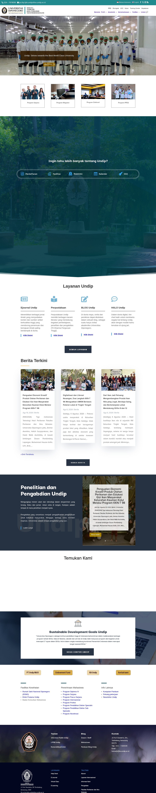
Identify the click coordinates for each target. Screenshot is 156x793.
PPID (109, 8)
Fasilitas (57, 174)
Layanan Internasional (88, 777)
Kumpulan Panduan (110, 692)
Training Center (135, 8)
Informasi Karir (86, 781)
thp (98, 507)
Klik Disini (58, 335)
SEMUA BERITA (78, 462)
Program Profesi (69, 703)
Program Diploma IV (71, 692)
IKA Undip (93, 672)
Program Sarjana (69, 694)
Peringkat (116, 8)
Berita (36, 413)
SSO (126, 174)
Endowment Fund (63, 672)
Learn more (48, 64)
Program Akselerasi (70, 714)
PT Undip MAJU (33, 672)
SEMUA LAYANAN (78, 349)
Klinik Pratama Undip (30, 697)
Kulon (127, 8)
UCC (121, 8)
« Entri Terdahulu (27, 454)
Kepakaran (145, 8)
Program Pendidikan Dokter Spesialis (77, 705)
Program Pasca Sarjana (72, 697)
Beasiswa (78, 174)
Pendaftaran (31, 174)
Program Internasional (71, 700)
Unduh (143, 12)
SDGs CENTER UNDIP (78, 651)
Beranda (97, 12)
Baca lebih (95, 534)
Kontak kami (123, 672)
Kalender (103, 174)
